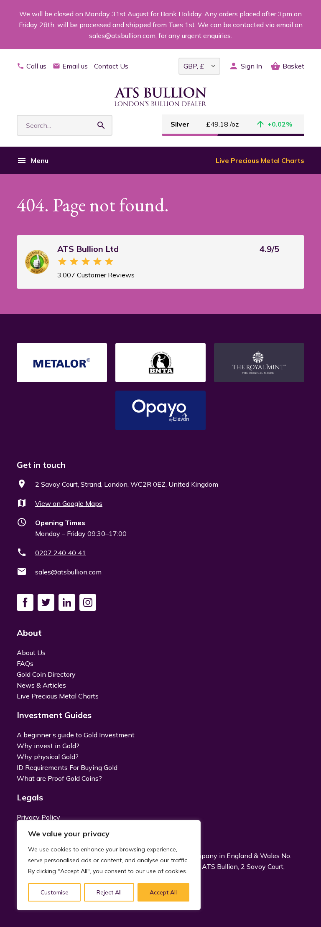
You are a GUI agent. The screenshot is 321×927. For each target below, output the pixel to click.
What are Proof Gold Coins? (59, 778)
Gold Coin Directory (46, 674)
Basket (293, 66)
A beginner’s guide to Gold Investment (76, 735)
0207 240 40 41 (60, 553)
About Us (31, 652)
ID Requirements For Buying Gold (67, 767)
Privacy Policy (38, 817)
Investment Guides (54, 715)
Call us (36, 66)
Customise (55, 892)
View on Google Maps (68, 503)
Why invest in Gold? (48, 746)
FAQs (25, 663)
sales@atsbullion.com (68, 572)
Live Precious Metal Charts (260, 160)
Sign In (251, 66)
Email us (75, 66)
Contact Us (111, 66)
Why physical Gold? (48, 756)
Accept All (163, 892)
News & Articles (41, 685)
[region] (109, 865)
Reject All (109, 892)
